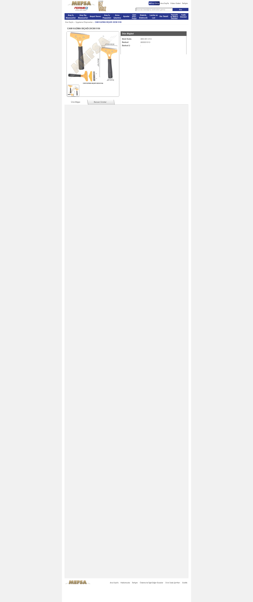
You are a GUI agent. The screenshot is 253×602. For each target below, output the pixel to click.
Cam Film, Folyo (134, 16)
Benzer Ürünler (100, 102)
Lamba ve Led (154, 16)
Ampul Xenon (95, 16)
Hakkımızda (125, 582)
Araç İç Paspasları (107, 16)
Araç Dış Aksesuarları (83, 16)
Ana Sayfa (164, 3)
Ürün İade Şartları (172, 582)
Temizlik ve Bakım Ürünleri (174, 16)
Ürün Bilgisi (75, 102)
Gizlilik (184, 582)
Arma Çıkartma (117, 16)
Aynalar (126, 16)
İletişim (185, 3)
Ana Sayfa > (70, 22)
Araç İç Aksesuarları (71, 16)
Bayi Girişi (154, 3)
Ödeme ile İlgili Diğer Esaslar (151, 582)
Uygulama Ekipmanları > (85, 22)
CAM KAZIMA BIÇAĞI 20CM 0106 (108, 22)
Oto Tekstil (163, 16)
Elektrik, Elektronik (143, 16)
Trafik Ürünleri (183, 16)
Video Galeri (175, 3)
